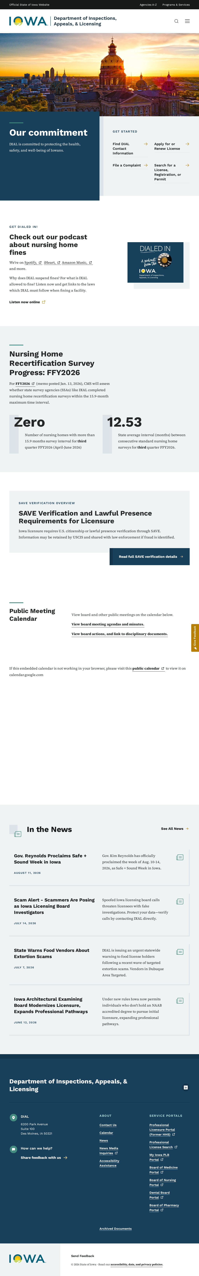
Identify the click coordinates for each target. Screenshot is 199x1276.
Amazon (74, 262)
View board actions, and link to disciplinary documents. (120, 633)
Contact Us (108, 1125)
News (104, 1140)
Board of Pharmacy (164, 1207)
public (146, 668)
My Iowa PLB (159, 1157)
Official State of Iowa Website (29, 4)
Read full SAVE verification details (148, 556)
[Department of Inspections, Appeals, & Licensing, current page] (28, 21)
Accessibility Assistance (109, 1163)
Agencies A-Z (148, 4)
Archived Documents (116, 1228)
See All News (172, 829)
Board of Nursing (162, 1182)
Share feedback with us (41, 1157)
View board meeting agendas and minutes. (108, 624)
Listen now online (24, 302)
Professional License (161, 1144)
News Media (109, 1150)
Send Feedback (82, 1256)
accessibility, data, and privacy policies (136, 1264)
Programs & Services (176, 4)
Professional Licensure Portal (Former (162, 1129)
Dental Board (159, 1195)
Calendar (106, 1133)
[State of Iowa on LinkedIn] (186, 1090)
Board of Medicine (163, 1170)
